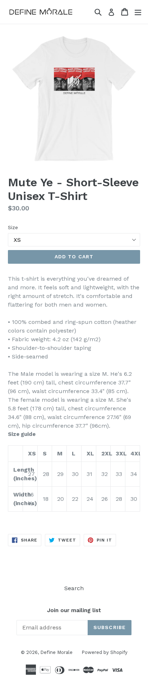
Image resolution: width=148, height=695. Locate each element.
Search (74, 588)
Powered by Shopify (105, 652)
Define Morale (56, 652)
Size (13, 227)
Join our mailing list (74, 610)
